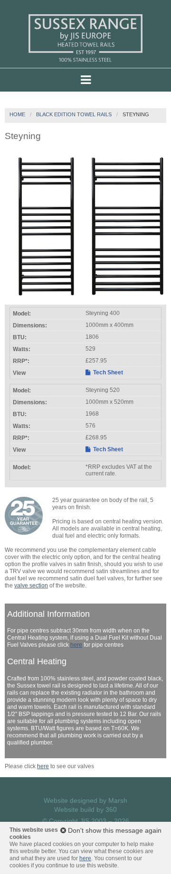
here (76, 645)
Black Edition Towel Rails (74, 114)
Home (17, 114)
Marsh (117, 800)
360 (111, 809)
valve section (31, 585)
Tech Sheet (107, 372)
